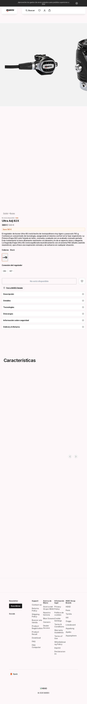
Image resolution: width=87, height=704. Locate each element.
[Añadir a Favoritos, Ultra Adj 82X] (82, 281)
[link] (39, 10)
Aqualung (70, 628)
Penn (68, 610)
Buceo (12, 213)
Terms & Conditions (59, 625)
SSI (67, 617)
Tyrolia (69, 614)
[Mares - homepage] (10, 10)
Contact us (37, 605)
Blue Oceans (48, 618)
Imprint (57, 648)
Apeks (68, 632)
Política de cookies (59, 613)
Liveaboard (71, 625)
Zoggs (68, 621)
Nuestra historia (46, 613)
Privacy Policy (57, 608)
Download (36, 638)
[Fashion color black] (5, 257)
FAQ (33, 641)
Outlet (5, 213)
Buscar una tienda (37, 621)
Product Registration (37, 627)
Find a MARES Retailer (14, 288)
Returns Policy (35, 609)
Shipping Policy (35, 615)
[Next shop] (76, 457)
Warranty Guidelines (59, 631)
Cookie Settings (58, 619)
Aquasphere (71, 636)
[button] (43, 294)
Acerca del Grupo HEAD (48, 608)
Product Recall (35, 633)
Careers (46, 622)
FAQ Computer (36, 646)
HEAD (68, 607)
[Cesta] (49, 10)
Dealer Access (46, 627)
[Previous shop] (70, 457)
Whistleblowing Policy (60, 643)
